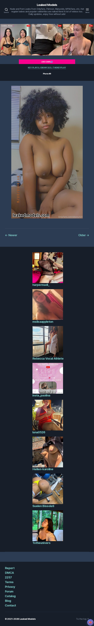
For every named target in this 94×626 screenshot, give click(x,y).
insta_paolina (41, 395)
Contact (10, 605)
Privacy (10, 587)
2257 (8, 577)
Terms (9, 582)
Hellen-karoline (42, 469)
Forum (9, 591)
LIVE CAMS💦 (47, 62)
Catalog (10, 596)
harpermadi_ (40, 285)
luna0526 (38, 432)
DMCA (9, 573)
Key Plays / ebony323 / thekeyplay (47, 67)
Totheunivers (41, 543)
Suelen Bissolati (43, 506)
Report (9, 568)
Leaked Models (47, 4)
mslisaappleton (42, 321)
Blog (8, 601)
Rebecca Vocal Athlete (48, 358)
